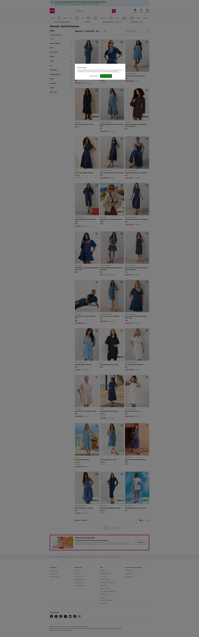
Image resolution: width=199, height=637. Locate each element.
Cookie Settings (94, 76)
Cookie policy (115, 71)
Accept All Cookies (106, 76)
